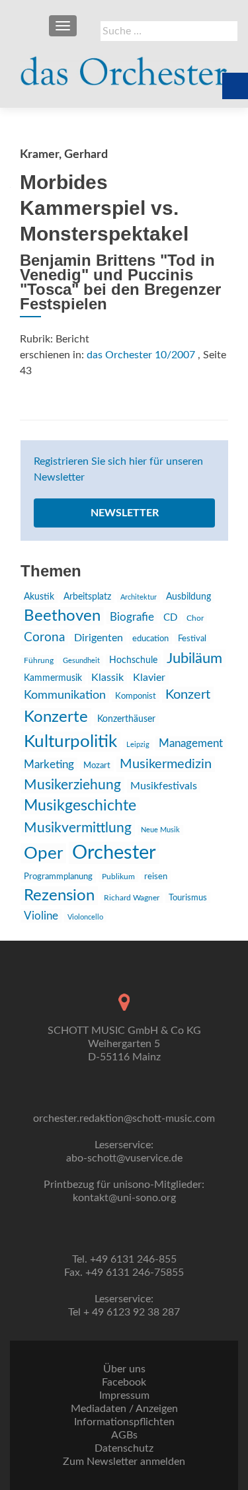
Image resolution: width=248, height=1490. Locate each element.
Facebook (124, 1382)
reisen (155, 876)
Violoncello (85, 917)
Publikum (118, 877)
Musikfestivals (163, 786)
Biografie (132, 617)
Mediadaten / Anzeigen (124, 1408)
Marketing (49, 764)
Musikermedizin (166, 764)
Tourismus (188, 898)
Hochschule (133, 660)
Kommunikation (65, 695)
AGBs (124, 1435)
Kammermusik (53, 678)
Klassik (107, 677)
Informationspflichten (124, 1422)
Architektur (138, 597)
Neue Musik (160, 830)
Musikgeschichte (80, 806)
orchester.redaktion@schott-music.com (124, 1118)
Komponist (135, 696)
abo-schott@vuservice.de (124, 1158)
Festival (192, 639)
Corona (44, 637)
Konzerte (56, 717)
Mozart (96, 766)
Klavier (149, 677)
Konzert (187, 694)
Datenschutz (124, 1448)
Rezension (59, 896)
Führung (39, 660)
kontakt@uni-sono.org (124, 1198)
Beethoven (62, 616)
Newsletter (125, 513)
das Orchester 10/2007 (141, 355)
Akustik (39, 597)
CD (170, 618)
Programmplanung (58, 877)
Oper (43, 853)
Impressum (124, 1395)
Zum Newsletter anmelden (124, 1461)
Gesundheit (81, 660)
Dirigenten (98, 638)
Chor (195, 618)
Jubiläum (194, 658)
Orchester (114, 853)
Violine (41, 915)
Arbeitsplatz (87, 597)
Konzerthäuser (126, 719)
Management (191, 743)
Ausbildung (188, 597)
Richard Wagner (131, 898)
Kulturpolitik (70, 741)
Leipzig (137, 744)
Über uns (124, 1369)
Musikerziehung (72, 785)
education (150, 639)
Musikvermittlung (78, 828)
